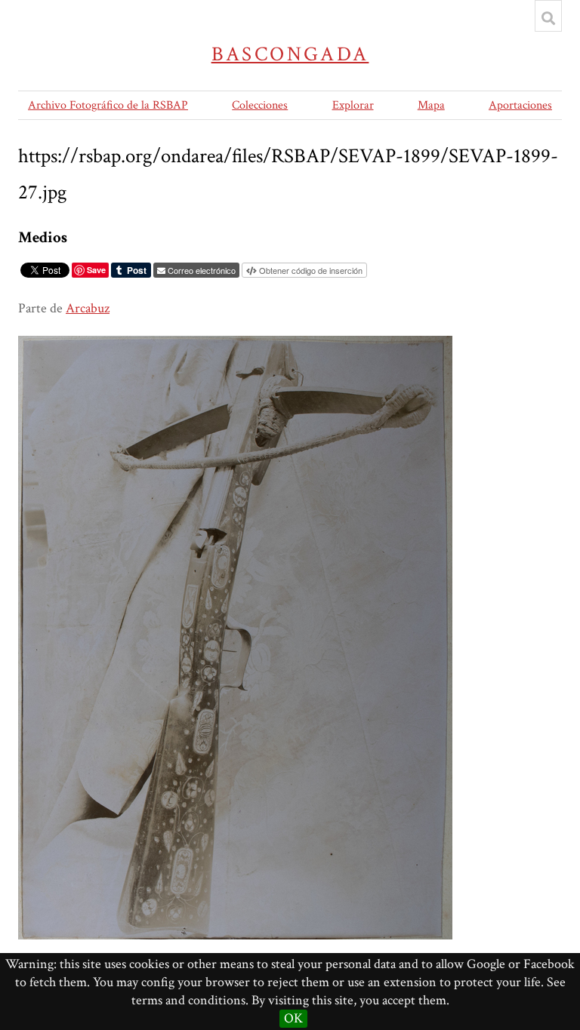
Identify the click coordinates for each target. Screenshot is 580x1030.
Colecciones (260, 105)
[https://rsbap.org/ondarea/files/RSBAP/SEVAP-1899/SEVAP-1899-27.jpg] (235, 344)
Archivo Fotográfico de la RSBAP (108, 105)
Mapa (431, 105)
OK (293, 1018)
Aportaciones (520, 105)
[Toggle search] (548, 18)
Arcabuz (88, 308)
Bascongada (290, 54)
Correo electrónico (202, 270)
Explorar (353, 105)
